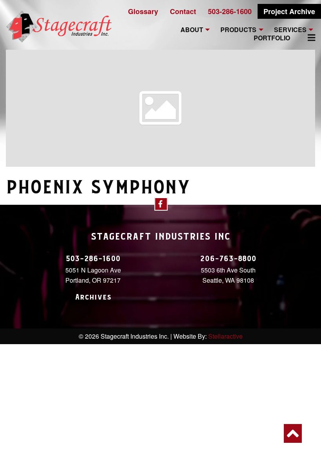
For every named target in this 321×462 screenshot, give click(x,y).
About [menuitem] (191, 30)
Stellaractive (225, 336)
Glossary (143, 11)
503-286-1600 (230, 11)
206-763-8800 (228, 259)
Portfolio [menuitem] (272, 38)
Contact (183, 11)
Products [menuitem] (238, 30)
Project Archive (289, 11)
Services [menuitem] (290, 30)
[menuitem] (307, 37)
